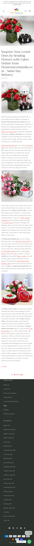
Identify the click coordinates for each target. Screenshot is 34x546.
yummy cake (8, 223)
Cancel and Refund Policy (11, 401)
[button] (4, 11)
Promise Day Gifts (9, 495)
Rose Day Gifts (8, 479)
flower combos (22, 256)
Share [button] (5, 366)
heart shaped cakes (23, 261)
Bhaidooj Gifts (8, 446)
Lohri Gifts (7, 520)
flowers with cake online (9, 132)
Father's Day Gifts (9, 438)
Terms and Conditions (10, 393)
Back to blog (18, 375)
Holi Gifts (6, 512)
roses (15, 254)
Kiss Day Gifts (8, 504)
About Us (6, 385)
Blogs (5, 405)
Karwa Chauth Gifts (9, 516)
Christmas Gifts (8, 454)
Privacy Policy (8, 397)
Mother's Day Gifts (9, 433)
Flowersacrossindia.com (9, 145)
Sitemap (6, 409)
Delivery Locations (9, 414)
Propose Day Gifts (9, 483)
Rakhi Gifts (7, 425)
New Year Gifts (8, 458)
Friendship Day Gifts (10, 450)
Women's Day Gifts (9, 508)
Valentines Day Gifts (9, 429)
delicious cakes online (23, 241)
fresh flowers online (9, 251)
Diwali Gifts (7, 442)
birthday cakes (6, 263)
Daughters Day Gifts (9, 467)
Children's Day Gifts (9, 475)
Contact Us (7, 389)
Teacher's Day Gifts (9, 471)
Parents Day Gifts (9, 462)
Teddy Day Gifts (8, 491)
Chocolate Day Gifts (9, 487)
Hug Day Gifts (8, 500)
